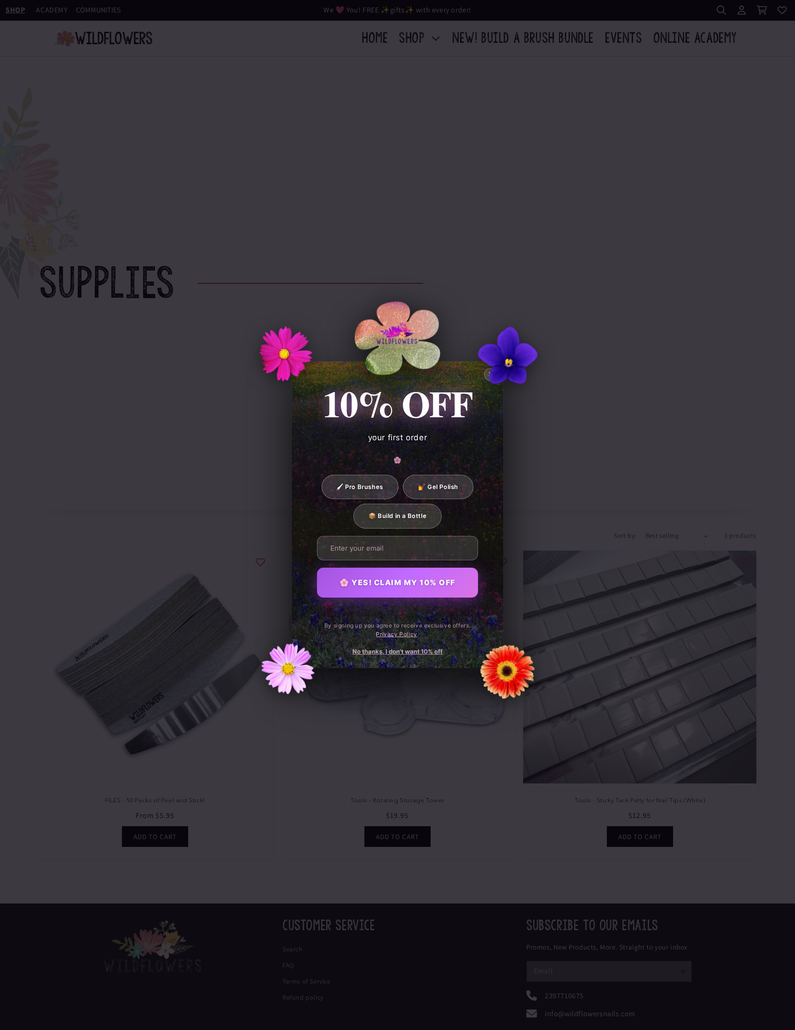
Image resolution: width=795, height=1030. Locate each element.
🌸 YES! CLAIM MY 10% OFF (397, 582)
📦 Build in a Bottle (397, 516)
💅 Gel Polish (438, 486)
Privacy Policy (396, 634)
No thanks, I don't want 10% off (397, 651)
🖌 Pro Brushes (360, 486)
